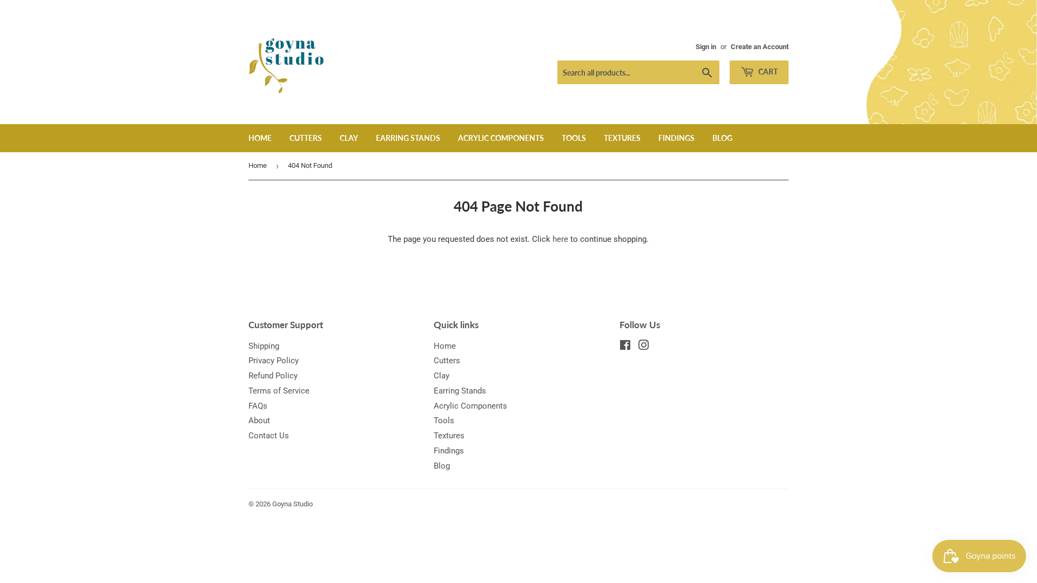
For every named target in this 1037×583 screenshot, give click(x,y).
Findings (676, 138)
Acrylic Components (501, 138)
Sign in (706, 47)
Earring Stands (408, 138)
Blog (722, 138)
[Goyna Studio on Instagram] (643, 346)
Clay (349, 138)
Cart (767, 71)
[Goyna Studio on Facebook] (625, 346)
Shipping (263, 346)
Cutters (305, 138)
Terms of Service (278, 391)
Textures (622, 138)
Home (260, 138)
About (259, 420)
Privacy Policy (273, 360)
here (560, 239)
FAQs (257, 406)
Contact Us (268, 435)
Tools (574, 138)
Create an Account (760, 47)
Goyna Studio (292, 504)
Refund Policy (273, 376)
